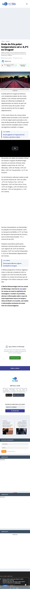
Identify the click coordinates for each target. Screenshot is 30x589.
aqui (21, 289)
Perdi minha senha (11, 451)
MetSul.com (8, 61)
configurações (17, 582)
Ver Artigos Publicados (19, 395)
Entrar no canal (15, 358)
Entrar (4, 451)
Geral (3, 41)
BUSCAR (16, 411)
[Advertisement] (15, 23)
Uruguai (7, 41)
